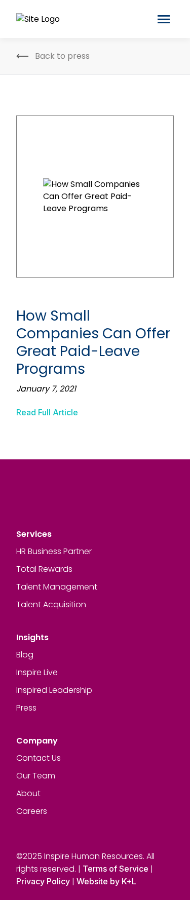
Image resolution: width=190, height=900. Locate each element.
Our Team (35, 775)
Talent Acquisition (51, 604)
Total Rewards (44, 569)
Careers (31, 811)
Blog (24, 654)
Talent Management (56, 587)
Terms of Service (115, 869)
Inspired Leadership (54, 690)
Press (26, 708)
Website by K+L (106, 881)
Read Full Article (47, 412)
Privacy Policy (43, 881)
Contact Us (38, 758)
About (28, 793)
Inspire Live (37, 672)
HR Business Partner (54, 551)
